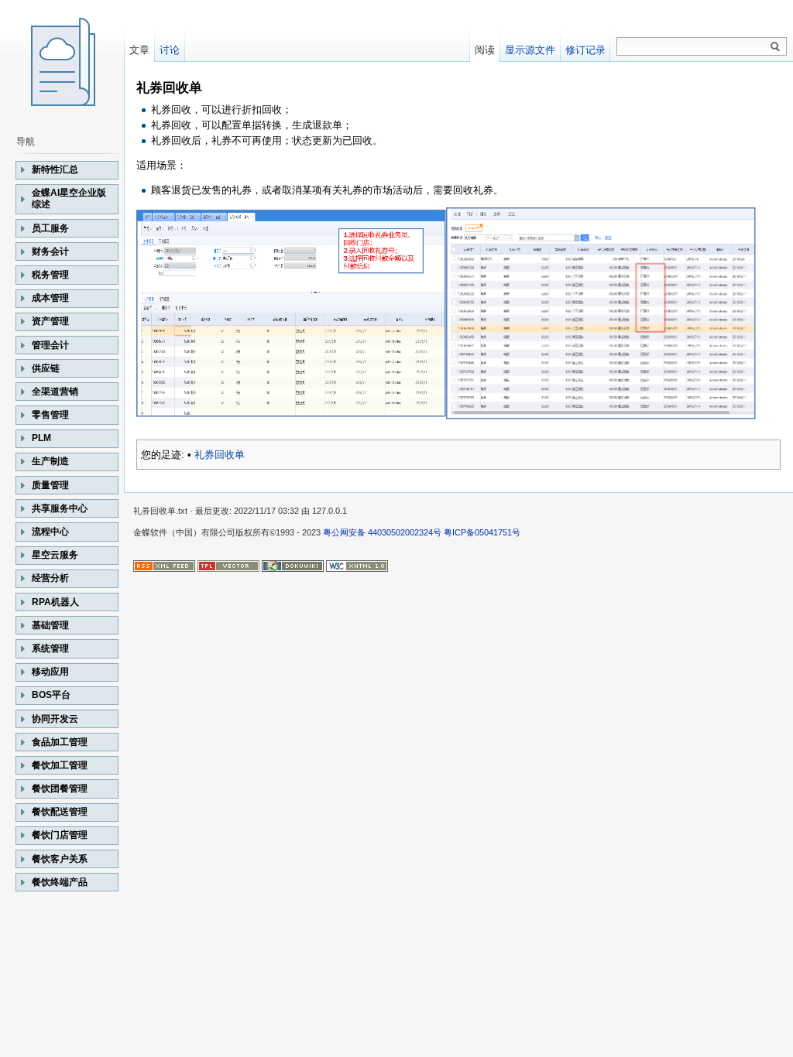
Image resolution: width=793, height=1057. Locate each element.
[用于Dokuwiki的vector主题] (228, 565)
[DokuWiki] (293, 565)
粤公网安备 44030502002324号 (382, 532)
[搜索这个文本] (775, 47)
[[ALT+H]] (62, 62)
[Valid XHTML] (357, 565)
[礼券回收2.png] (601, 313)
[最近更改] (164, 565)
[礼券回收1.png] (291, 313)
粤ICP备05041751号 (482, 532)
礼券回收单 (219, 454)
